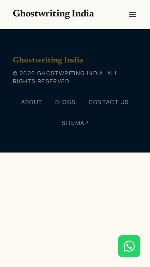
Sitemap (75, 122)
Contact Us (109, 102)
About (31, 102)
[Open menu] (132, 14)
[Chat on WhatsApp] (129, 246)
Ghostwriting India (53, 14)
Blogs (65, 102)
